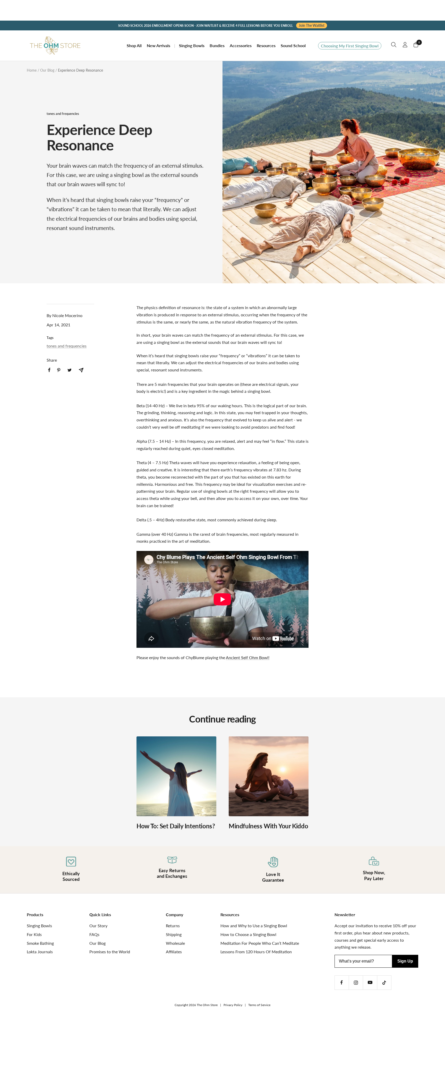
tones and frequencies (63, 114)
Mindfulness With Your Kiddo (268, 826)
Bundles (217, 45)
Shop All (134, 45)
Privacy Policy (233, 1005)
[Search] (394, 45)
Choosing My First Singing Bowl (350, 45)
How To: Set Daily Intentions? (175, 826)
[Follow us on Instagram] (356, 982)
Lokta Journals (40, 951)
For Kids (34, 934)
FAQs (94, 934)
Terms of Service (259, 1005)
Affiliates (174, 951)
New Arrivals (158, 45)
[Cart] (416, 45)
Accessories (241, 45)
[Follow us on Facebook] (342, 982)
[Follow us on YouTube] (370, 982)
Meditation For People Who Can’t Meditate (259, 943)
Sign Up (405, 961)
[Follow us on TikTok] (384, 982)
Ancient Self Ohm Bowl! (247, 657)
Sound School (293, 45)
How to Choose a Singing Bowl (248, 934)
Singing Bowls (191, 45)
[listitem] (49, 370)
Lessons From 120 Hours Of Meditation (256, 951)
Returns (173, 925)
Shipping (174, 934)
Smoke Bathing (40, 943)
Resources (266, 45)
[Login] (405, 45)
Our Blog (47, 70)
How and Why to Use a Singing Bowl (253, 925)
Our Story (98, 925)
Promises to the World (109, 951)
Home (32, 70)
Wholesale (175, 943)
